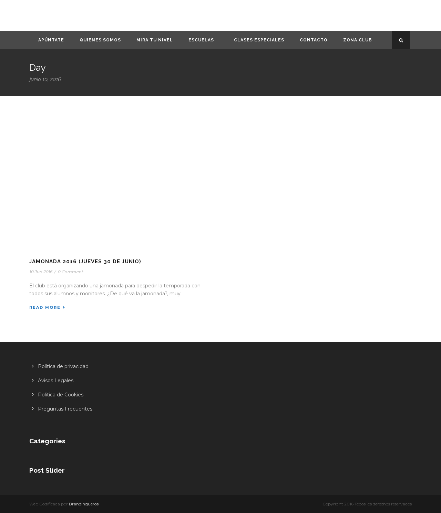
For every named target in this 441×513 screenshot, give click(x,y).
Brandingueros (84, 503)
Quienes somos (100, 40)
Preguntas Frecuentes (65, 409)
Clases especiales (259, 40)
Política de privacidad (63, 366)
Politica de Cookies (60, 395)
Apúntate (51, 40)
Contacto (314, 40)
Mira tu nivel (154, 40)
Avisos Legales (55, 380)
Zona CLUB (357, 40)
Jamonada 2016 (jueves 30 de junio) (85, 261)
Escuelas (201, 40)
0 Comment (70, 271)
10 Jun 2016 (40, 271)
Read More (45, 307)
